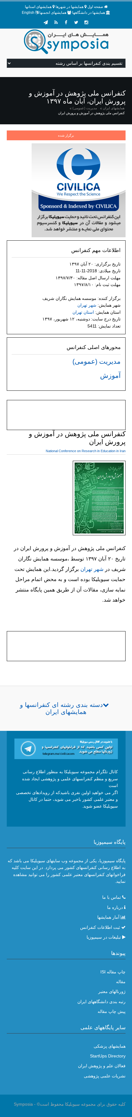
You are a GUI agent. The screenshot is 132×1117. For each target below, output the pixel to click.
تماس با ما (111, 897)
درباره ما (115, 907)
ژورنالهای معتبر (112, 991)
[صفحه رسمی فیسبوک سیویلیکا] (66, 22)
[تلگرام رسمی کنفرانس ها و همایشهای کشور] (45, 22)
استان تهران (83, 312)
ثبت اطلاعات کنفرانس (100, 927)
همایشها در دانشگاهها (88, 12)
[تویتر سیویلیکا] (76, 22)
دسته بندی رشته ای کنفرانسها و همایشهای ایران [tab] (61, 708)
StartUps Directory (108, 1055)
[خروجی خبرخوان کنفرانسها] (55, 22)
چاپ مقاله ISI (113, 971)
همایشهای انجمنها (52, 12)
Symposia (23, 1104)
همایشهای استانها (38, 7)
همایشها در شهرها (69, 7)
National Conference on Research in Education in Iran (86, 451)
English (28, 12)
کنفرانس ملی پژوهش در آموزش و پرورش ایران (91, 113)
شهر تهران (86, 305)
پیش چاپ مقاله (112, 1011)
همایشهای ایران (114, 108)
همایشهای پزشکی (110, 1046)
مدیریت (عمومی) (84, 108)
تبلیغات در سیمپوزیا (104, 937)
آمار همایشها (108, 917)
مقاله (121, 981)
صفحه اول (95, 7)
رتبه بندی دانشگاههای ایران (101, 1001)
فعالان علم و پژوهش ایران (102, 1065)
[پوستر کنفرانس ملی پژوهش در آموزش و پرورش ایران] (99, 499)
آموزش (110, 375)
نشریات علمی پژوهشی (105, 1075)
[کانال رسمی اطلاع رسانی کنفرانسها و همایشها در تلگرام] (66, 748)
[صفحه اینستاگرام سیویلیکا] (86, 22)
